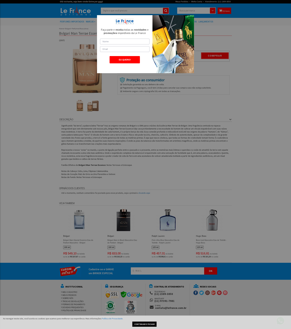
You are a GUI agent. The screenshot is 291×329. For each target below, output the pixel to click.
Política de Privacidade (112, 318)
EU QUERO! (125, 59)
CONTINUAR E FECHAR (144, 324)
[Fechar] (188, 21)
